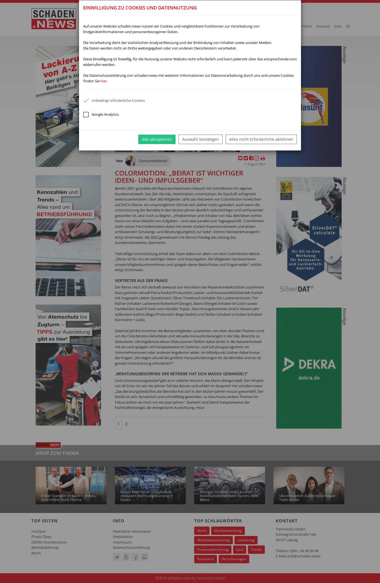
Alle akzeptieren (157, 139)
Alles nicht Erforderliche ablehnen (261, 139)
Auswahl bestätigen (200, 139)
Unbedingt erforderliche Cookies (118, 100)
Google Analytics (105, 114)
